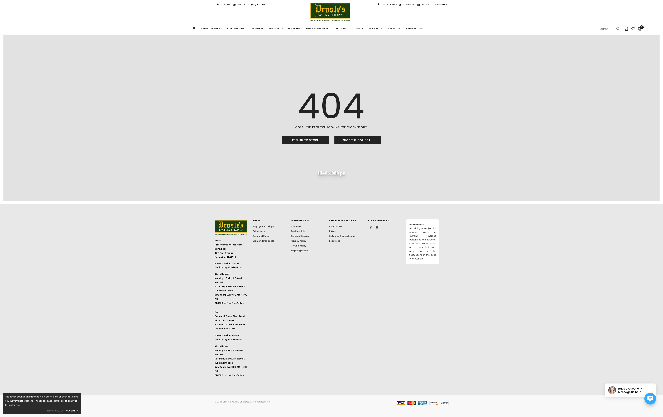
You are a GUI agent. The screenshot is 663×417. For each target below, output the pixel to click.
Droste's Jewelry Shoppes (236, 401)
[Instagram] (377, 227)
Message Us (409, 4)
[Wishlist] (633, 29)
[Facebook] (371, 227)
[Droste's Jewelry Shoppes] (330, 12)
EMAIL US (241, 4)
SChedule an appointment (435, 4)
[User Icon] (627, 28)
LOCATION (225, 4)
